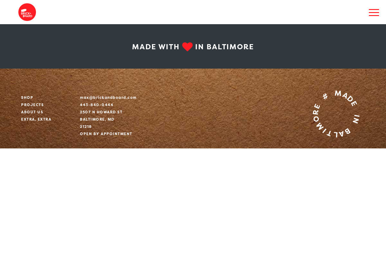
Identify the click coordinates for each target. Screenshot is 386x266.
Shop (27, 97)
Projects (32, 104)
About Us (32, 112)
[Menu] (374, 12)
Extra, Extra (36, 119)
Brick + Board (27, 12)
